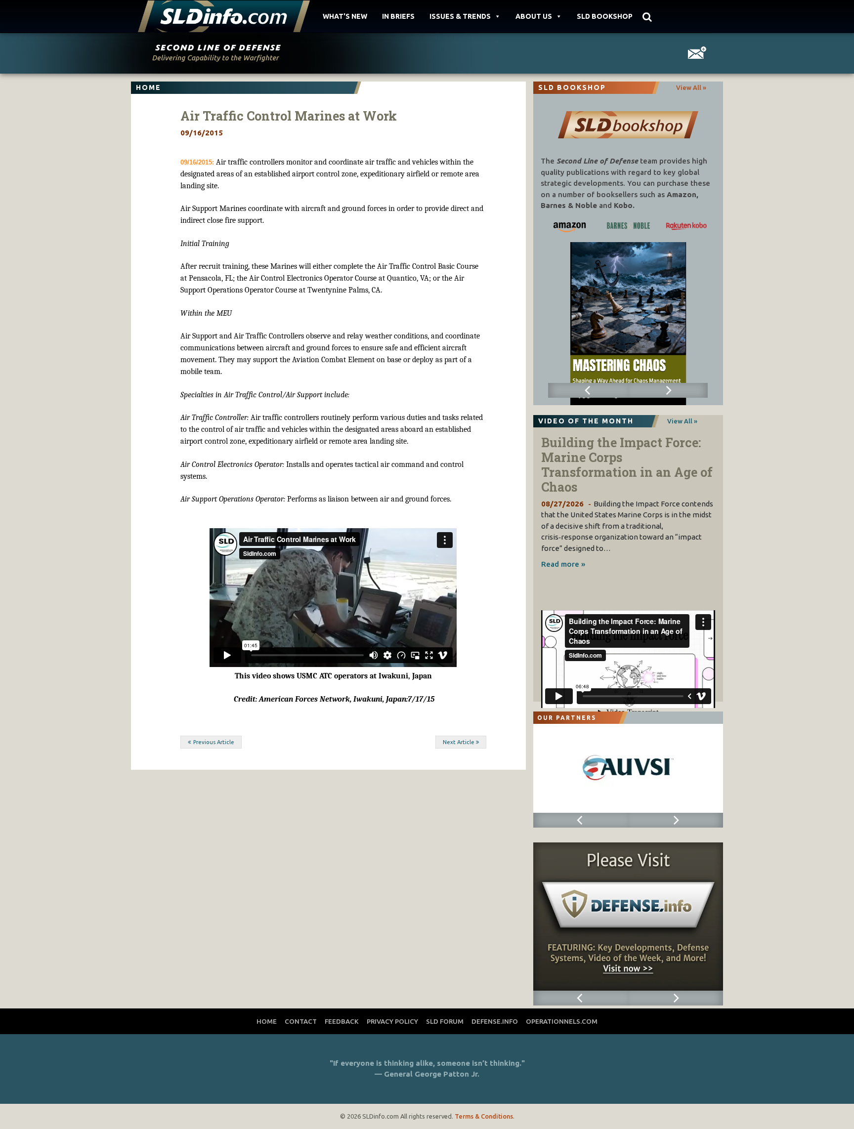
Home (266, 1021)
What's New (345, 16)
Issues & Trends (460, 16)
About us (533, 16)
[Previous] (588, 390)
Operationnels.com (562, 1021)
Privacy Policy (392, 1021)
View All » (691, 87)
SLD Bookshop (605, 16)
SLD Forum (445, 1021)
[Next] (668, 390)
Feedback (342, 1021)
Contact (301, 1021)
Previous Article (213, 742)
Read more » (563, 564)
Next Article (458, 742)
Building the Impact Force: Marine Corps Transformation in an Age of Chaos (627, 464)
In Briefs (398, 16)
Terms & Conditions (484, 1116)
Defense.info (494, 1021)
